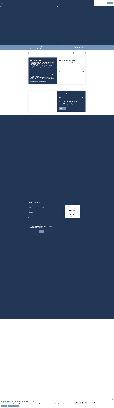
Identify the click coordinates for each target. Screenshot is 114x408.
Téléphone (44, 210)
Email (29, 210)
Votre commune (30, 212)
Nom (43, 207)
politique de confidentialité (39, 227)
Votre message (30, 215)
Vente (29, 55)
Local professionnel (34, 55)
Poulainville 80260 (41, 55)
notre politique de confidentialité (80, 403)
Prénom (29, 207)
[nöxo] (98, 3)
